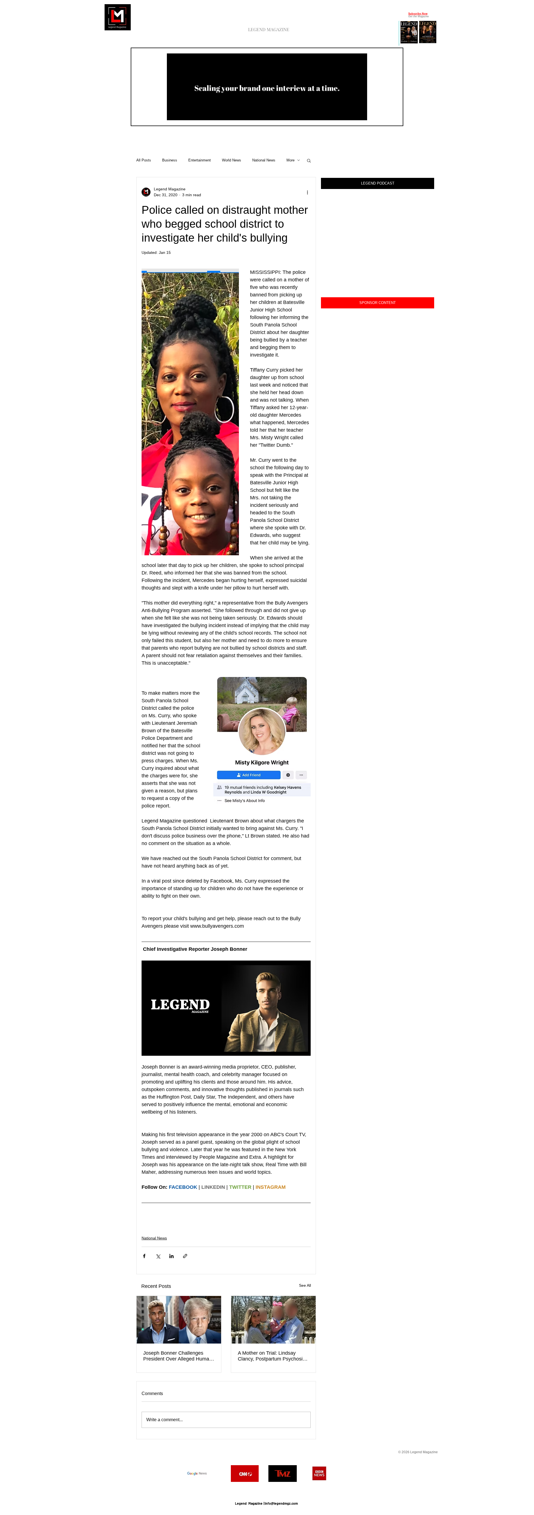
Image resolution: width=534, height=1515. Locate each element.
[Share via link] (185, 1256)
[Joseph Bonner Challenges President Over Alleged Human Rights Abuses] (179, 1320)
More (290, 160)
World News (231, 160)
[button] (360, 114)
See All (305, 1285)
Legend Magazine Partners (266, 1489)
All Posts (143, 160)
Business (169, 160)
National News (263, 160)
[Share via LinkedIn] (171, 1256)
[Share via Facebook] (144, 1256)
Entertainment (199, 160)
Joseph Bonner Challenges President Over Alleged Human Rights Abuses (177, 1356)
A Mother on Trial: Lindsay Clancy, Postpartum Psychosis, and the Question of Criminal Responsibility (272, 1356)
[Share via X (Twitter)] (157, 1256)
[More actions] (307, 192)
